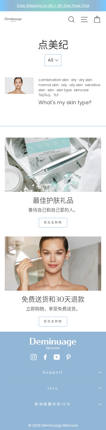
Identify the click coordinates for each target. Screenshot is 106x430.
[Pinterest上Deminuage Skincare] (68, 356)
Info (53, 388)
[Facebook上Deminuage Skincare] (45, 356)
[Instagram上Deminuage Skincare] (34, 356)
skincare (81, 90)
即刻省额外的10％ (53, 404)
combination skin (53, 79)
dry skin (85, 79)
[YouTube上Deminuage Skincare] (57, 356)
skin (50, 90)
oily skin (76, 84)
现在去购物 (53, 222)
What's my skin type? (65, 102)
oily (64, 84)
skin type (64, 90)
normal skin (48, 84)
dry (74, 79)
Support (53, 372)
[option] (53, 5)
